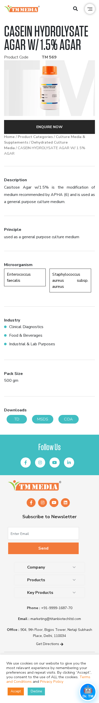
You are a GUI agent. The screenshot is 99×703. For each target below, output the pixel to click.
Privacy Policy (51, 681)
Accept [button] (16, 691)
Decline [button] (36, 691)
